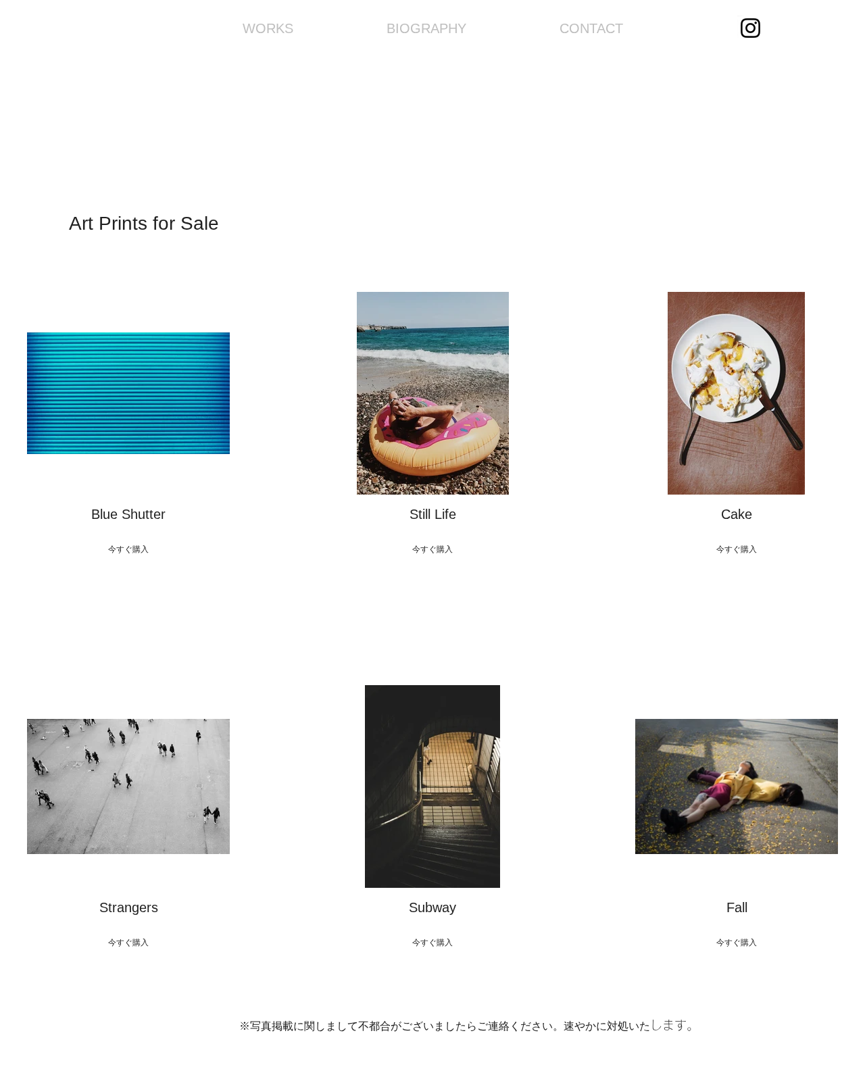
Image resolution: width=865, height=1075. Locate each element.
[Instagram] (750, 28)
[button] (128, 438)
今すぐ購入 (128, 549)
